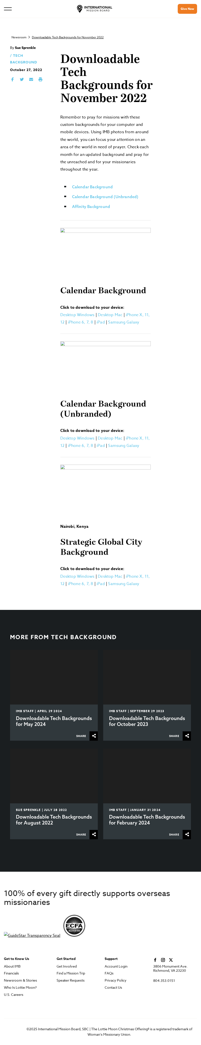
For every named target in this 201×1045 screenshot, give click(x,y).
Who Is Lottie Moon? (20, 988)
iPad (101, 322)
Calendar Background (92, 186)
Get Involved (67, 966)
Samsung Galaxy (123, 322)
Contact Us (113, 988)
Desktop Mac (110, 315)
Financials (11, 973)
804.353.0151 (164, 981)
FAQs (109, 973)
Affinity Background (91, 206)
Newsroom (19, 37)
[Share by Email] (31, 80)
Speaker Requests (71, 980)
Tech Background (84, 637)
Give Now (187, 9)
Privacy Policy (115, 980)
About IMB (12, 966)
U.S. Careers (13, 995)
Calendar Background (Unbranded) (105, 196)
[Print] (40, 80)
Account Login (116, 966)
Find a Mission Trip (71, 973)
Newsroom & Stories (20, 980)
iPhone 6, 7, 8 (80, 322)
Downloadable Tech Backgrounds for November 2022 (68, 37)
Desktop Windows (77, 315)
